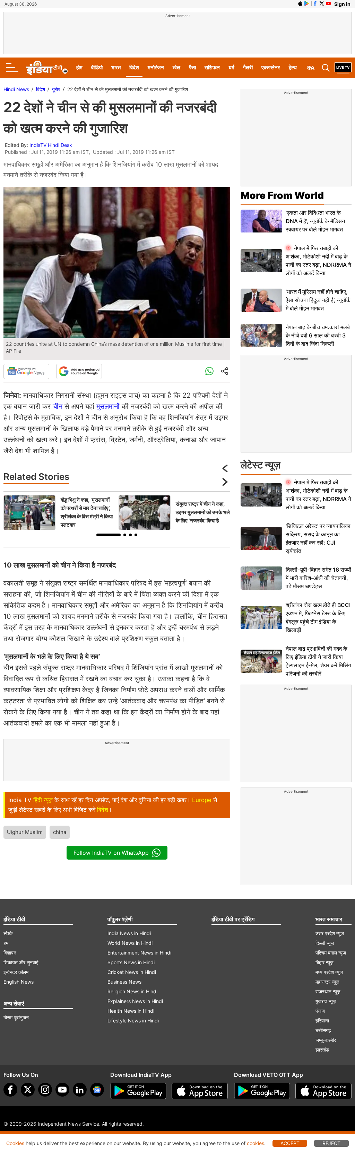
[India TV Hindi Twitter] (321, 3)
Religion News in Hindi (132, 991)
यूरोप (56, 89)
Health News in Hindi (130, 1011)
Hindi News (16, 89)
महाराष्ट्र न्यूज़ (327, 982)
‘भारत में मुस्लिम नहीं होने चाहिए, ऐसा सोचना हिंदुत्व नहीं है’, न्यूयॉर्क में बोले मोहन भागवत (318, 300)
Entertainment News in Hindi (139, 953)
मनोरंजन (156, 67)
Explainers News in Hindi (135, 1001)
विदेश (134, 67)
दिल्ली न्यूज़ (324, 943)
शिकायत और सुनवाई (20, 962)
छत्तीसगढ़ (323, 1030)
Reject (331, 1143)
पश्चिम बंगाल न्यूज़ (330, 953)
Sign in (342, 4)
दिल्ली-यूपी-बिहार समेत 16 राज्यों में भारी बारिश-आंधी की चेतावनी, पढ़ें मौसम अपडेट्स (318, 578)
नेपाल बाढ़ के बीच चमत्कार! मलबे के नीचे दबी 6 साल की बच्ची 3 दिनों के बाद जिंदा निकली (318, 335)
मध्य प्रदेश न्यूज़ (329, 972)
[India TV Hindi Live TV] (343, 68)
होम (79, 67)
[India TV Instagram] (45, 1090)
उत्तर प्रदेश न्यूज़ (329, 933)
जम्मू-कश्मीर (325, 1040)
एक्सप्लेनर (270, 67)
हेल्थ (293, 67)
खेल (176, 67)
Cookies (15, 1143)
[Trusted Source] (79, 371)
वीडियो (97, 67)
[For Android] (262, 1091)
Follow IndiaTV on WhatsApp (111, 852)
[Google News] (26, 371)
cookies (255, 1143)
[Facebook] (10, 1090)
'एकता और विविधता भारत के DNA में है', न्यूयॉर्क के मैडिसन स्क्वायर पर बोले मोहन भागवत (315, 221)
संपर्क (7, 933)
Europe (201, 800)
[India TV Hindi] (47, 68)
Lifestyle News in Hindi (133, 1020)
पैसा (192, 67)
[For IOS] (323, 1091)
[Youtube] (62, 1090)
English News (18, 982)
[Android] (306, 3)
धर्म (231, 67)
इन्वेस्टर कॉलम (15, 972)
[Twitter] (28, 1090)
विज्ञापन (9, 953)
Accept (290, 1143)
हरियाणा (322, 1020)
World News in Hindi (130, 943)
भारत (116, 67)
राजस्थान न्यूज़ (327, 991)
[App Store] (200, 1091)
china (59, 832)
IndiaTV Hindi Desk (50, 145)
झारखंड (322, 1050)
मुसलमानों (108, 406)
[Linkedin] (80, 1090)
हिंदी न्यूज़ (43, 800)
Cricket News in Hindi (131, 972)
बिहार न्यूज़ (324, 962)
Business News (124, 982)
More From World (282, 195)
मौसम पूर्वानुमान (16, 1017)
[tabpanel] (59, 512)
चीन (57, 406)
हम (5, 943)
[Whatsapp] (209, 371)
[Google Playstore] (138, 1091)
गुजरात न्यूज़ (325, 1001)
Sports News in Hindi (131, 962)
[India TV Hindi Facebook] (315, 3)
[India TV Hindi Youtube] (328, 3)
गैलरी (248, 67)
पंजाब (320, 1011)
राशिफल (212, 67)
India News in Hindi (129, 933)
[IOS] (300, 3)
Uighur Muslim (25, 832)
